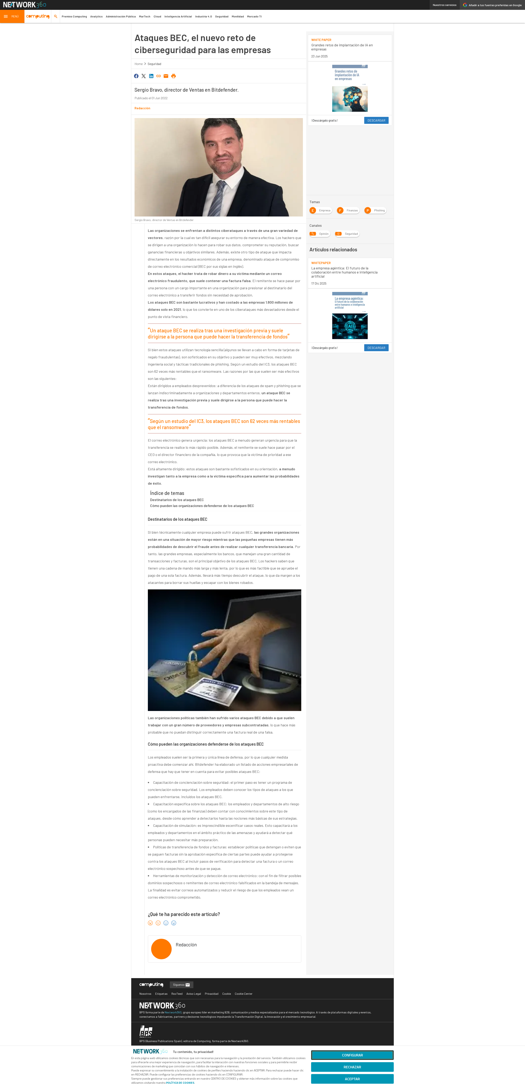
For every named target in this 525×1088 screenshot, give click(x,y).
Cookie (226, 993)
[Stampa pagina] (173, 75)
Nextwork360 (173, 1012)
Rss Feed (177, 993)
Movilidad (238, 16)
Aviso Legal (193, 993)
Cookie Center (243, 993)
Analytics (96, 16)
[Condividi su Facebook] (136, 75)
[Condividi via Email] (166, 75)
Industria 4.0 (203, 16)
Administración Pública (121, 16)
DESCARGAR (376, 120)
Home (139, 64)
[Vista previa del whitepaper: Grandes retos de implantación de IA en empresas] (350, 88)
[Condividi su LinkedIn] (151, 75)
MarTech (144, 16)
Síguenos (179, 984)
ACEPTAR (352, 1079)
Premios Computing (74, 16)
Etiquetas (161, 993)
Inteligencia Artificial (178, 16)
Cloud (157, 16)
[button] (12, 16)
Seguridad (221, 16)
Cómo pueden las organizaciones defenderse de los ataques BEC (202, 505)
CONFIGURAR (352, 1055)
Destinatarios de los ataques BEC (177, 499)
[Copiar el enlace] (158, 75)
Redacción (142, 108)
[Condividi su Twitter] (143, 75)
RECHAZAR (352, 1067)
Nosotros (145, 993)
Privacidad (211, 993)
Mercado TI (254, 16)
